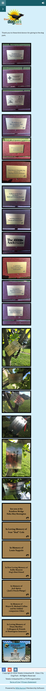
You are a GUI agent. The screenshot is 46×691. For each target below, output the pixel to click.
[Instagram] (16, 670)
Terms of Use (15, 682)
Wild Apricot (20, 688)
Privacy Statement (28, 682)
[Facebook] (4, 670)
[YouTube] (10, 670)
